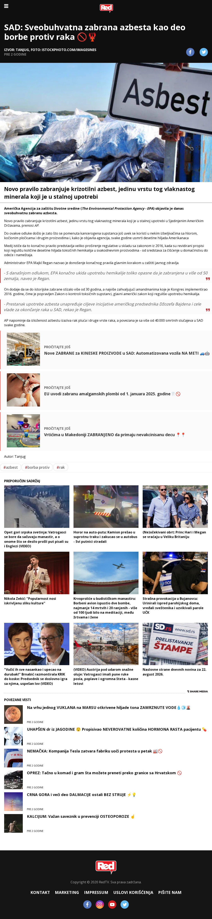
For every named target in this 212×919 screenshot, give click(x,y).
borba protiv (37, 467)
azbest (10, 467)
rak (61, 467)
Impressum (96, 892)
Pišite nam (170, 892)
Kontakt (40, 892)
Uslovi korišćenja (133, 892)
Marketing (67, 892)
